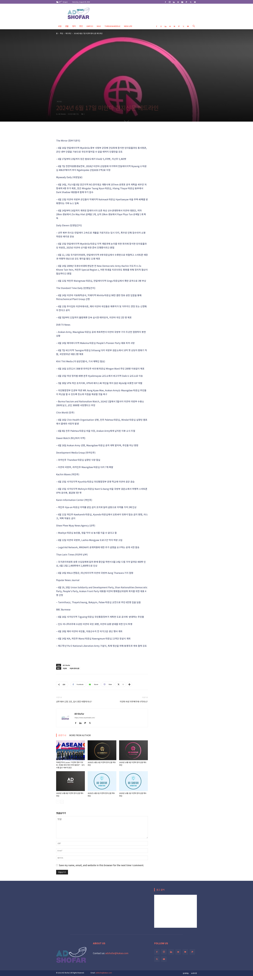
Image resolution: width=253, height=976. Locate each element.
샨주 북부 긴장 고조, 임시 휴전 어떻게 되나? (74, 701)
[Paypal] (186, 2)
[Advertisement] (102, 132)
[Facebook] (165, 2)
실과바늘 (186, 973)
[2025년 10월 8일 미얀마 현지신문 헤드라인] (70, 781)
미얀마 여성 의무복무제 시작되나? (134, 701)
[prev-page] (57, 801)
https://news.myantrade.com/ (84, 717)
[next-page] (62, 801)
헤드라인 (68, 33)
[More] (129, 684)
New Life (128, 26)
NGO (99, 26)
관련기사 (62, 735)
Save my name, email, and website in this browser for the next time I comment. (101, 865)
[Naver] (182, 2)
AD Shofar (62, 114)
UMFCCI (89, 26)
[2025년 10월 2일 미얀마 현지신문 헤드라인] (133, 781)
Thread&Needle (112, 26)
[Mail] (178, 2)
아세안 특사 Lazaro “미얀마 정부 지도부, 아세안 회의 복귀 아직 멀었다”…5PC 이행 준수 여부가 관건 (70, 765)
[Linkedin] (174, 2)
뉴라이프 (194, 973)
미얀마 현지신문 (74, 668)
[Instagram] (170, 2)
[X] (191, 2)
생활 (67, 26)
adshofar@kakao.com (116, 953)
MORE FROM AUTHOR (80, 735)
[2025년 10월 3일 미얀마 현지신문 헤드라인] (102, 781)
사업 (59, 26)
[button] (194, 26)
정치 (74, 26)
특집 (61, 33)
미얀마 (65, 668)
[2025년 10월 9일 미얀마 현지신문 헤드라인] (133, 750)
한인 (81, 26)
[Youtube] (195, 2)
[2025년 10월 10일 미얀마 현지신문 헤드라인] (102, 750)
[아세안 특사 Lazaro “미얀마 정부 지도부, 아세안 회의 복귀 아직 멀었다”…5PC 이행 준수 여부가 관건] (70, 750)
